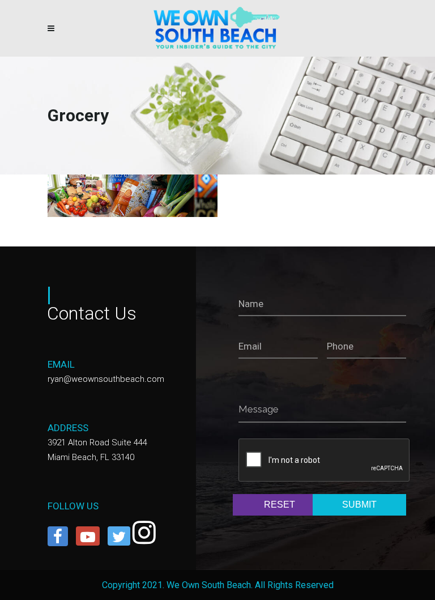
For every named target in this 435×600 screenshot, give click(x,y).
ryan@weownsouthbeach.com (106, 379)
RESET (279, 504)
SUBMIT (359, 504)
